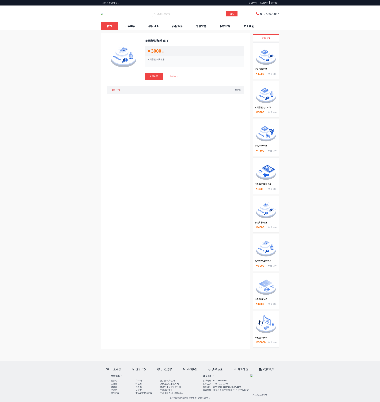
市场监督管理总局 (144, 393)
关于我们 (275, 2)
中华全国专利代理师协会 (171, 393)
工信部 (114, 383)
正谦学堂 (253, 2)
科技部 (139, 383)
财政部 (114, 386)
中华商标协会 (166, 389)
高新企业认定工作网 (169, 383)
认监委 (139, 389)
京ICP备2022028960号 (199, 398)
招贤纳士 (264, 2)
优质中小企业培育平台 (170, 386)
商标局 (139, 380)
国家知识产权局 (167, 380)
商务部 (139, 386)
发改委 (114, 389)
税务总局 (115, 393)
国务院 (114, 380)
